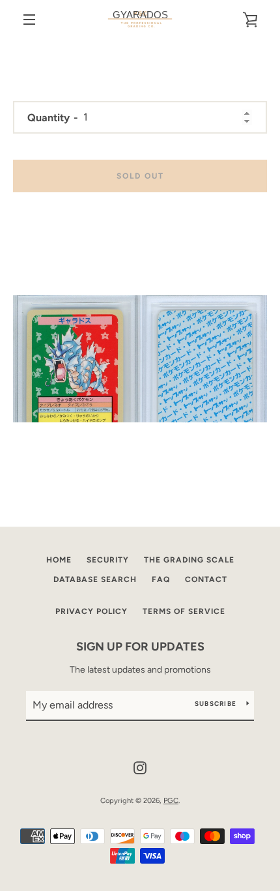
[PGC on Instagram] (140, 766)
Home (59, 559)
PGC (170, 800)
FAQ (161, 579)
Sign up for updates (140, 646)
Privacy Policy (91, 611)
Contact (206, 579)
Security (108, 559)
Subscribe (215, 703)
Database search (95, 579)
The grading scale (189, 559)
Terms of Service (184, 611)
